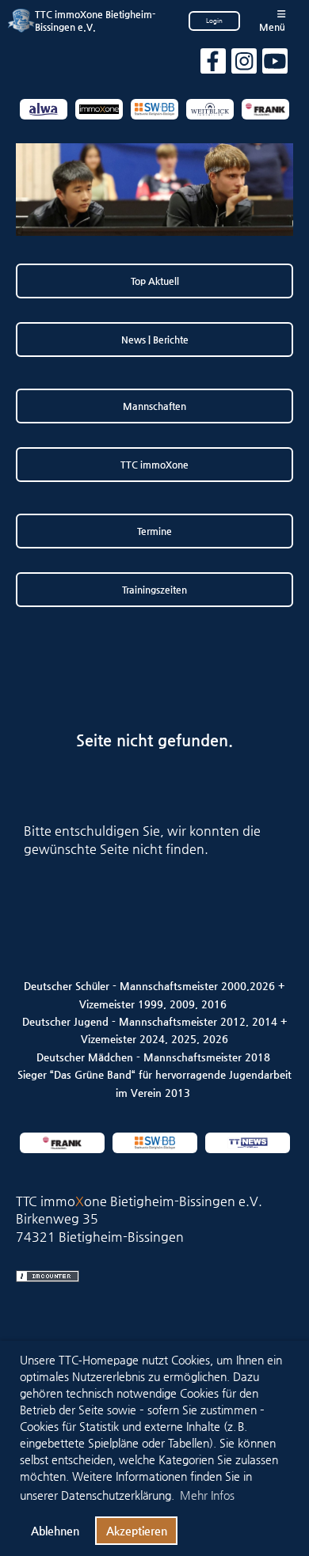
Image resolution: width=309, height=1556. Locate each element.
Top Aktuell (155, 281)
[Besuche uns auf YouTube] (275, 65)
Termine (154, 531)
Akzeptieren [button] (136, 1530)
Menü (272, 26)
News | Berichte (155, 339)
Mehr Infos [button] (207, 1495)
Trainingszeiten (154, 589)
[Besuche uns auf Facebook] (213, 65)
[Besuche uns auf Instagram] (244, 65)
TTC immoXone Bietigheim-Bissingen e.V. (95, 20)
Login (214, 21)
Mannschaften (154, 406)
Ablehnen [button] (55, 1530)
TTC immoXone (154, 464)
